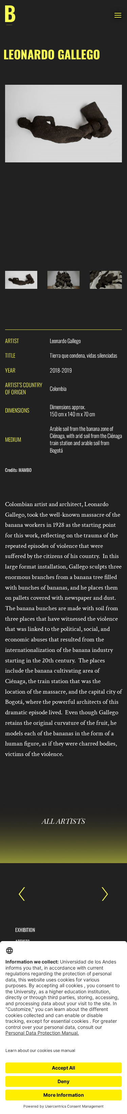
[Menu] (118, 15)
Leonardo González (101, 894)
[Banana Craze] (10, 15)
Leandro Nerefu (25, 894)
